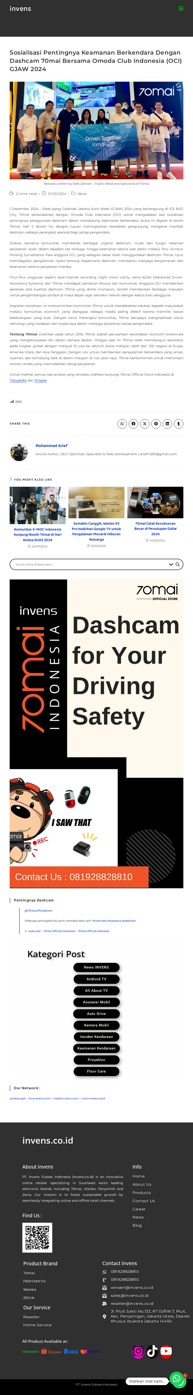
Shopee (40, 380)
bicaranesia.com (39, 1098)
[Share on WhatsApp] (122, 424)
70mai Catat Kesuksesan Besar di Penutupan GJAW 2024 (155, 529)
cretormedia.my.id (93, 1098)
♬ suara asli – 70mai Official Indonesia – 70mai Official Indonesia (66, 931)
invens (20, 9)
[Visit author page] (19, 452)
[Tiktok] (152, 1352)
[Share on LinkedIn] (167, 424)
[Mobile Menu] (181, 8)
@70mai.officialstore (38, 910)
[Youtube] (166, 1352)
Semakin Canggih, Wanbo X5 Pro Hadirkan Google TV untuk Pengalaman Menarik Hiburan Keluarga (96, 531)
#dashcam (129, 920)
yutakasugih (18, 1098)
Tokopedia (18, 380)
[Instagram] (138, 1352)
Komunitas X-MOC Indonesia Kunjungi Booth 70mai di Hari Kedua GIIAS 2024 (37, 535)
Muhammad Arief (52, 445)
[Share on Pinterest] (156, 424)
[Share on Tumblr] (178, 424)
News (82, 194)
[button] (176, 1378)
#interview (99, 920)
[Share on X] (144, 424)
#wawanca (114, 920)
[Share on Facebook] (133, 424)
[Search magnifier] (177, 564)
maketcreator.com (65, 1098)
